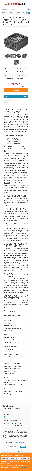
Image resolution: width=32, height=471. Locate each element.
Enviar (23, 446)
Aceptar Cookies (24, 458)
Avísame (16, 90)
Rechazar (14, 458)
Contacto (21, 13)
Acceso (13, 13)
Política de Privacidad (10, 439)
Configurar (5, 458)
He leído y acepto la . (15, 442)
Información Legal (22, 451)
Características (8, 102)
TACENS (19, 69)
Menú (6, 13)
